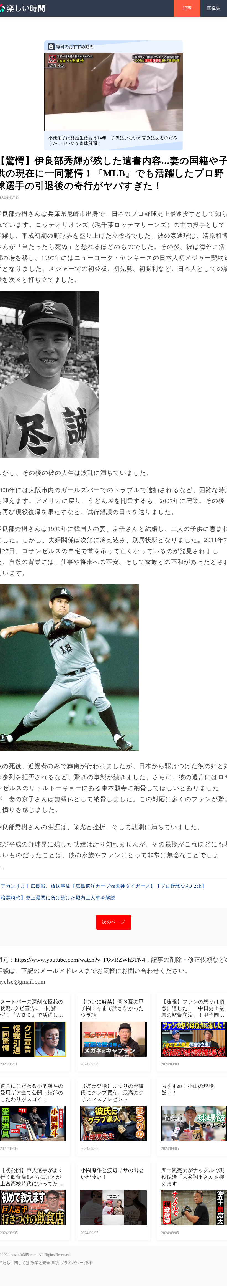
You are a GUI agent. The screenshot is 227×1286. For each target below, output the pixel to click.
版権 (88, 1263)
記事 (187, 8)
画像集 (213, 8)
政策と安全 (40, 1263)
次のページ (113, 922)
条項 (55, 1263)
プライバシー (71, 1263)
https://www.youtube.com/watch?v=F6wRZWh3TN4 (80, 959)
